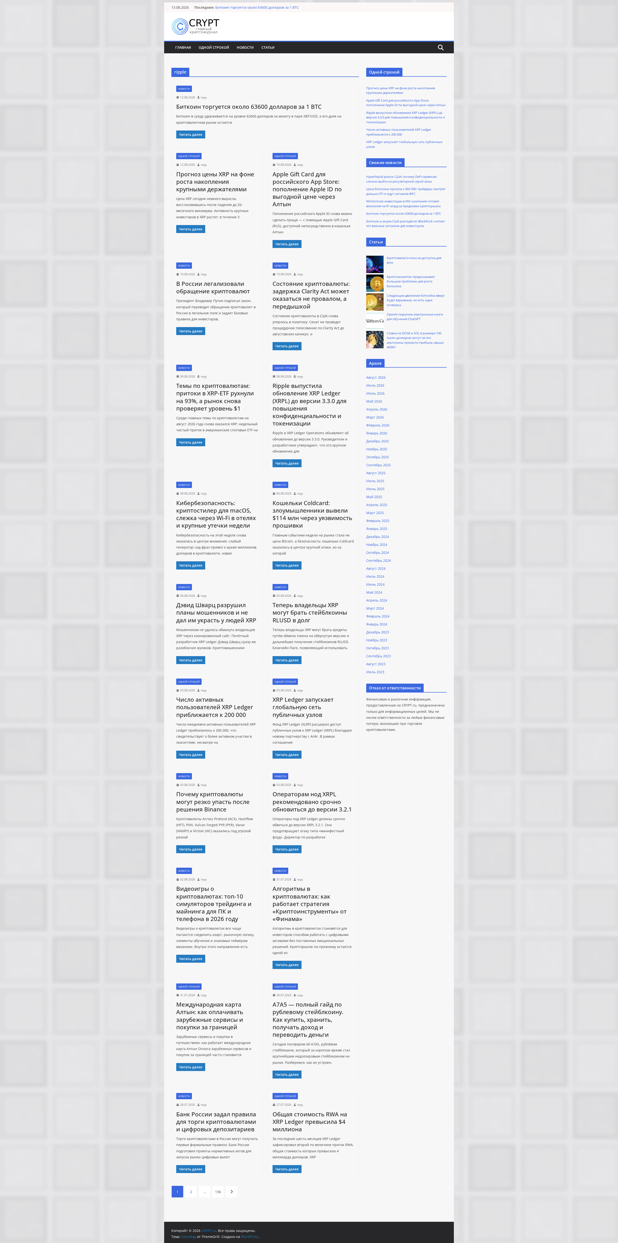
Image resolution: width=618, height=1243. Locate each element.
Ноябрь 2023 (376, 640)
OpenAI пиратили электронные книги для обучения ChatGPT (415, 316)
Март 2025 (375, 512)
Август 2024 (376, 568)
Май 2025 (374, 496)
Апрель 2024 (376, 600)
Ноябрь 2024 (376, 544)
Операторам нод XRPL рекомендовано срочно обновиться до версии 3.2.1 (312, 801)
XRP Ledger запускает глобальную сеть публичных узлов (303, 706)
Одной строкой (214, 47)
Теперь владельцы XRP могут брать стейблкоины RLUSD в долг (310, 612)
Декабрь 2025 (377, 441)
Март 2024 (375, 608)
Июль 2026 (375, 385)
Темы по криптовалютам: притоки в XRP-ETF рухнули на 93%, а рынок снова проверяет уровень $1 (215, 397)
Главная (183, 47)
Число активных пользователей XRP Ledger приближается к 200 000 (214, 706)
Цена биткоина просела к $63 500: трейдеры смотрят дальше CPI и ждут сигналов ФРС (405, 191)
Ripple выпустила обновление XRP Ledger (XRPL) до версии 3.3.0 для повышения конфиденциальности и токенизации (310, 404)
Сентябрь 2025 (378, 465)
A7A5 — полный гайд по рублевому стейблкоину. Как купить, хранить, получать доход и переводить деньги (308, 1019)
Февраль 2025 (377, 520)
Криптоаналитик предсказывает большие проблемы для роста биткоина (411, 281)
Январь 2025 (376, 528)
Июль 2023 (375, 672)
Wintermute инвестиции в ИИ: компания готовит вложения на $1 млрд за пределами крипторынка (298, 7)
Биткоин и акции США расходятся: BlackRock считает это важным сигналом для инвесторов (405, 223)
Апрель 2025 (376, 504)
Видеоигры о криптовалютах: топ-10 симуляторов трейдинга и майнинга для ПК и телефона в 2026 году (214, 904)
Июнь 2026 (375, 393)
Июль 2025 (375, 481)
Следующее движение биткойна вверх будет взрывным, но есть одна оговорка (416, 300)
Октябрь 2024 (377, 552)
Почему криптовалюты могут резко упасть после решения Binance (213, 801)
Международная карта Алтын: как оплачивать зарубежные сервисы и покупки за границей (209, 1015)
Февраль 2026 (377, 425)
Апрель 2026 (376, 409)
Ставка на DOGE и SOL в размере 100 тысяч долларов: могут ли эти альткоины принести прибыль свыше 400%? (415, 340)
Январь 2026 (376, 433)
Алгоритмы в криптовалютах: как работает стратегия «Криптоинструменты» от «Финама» (310, 904)
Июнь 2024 (375, 584)
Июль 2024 (375, 576)
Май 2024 (374, 592)
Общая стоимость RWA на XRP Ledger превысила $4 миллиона (310, 1121)
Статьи (267, 47)
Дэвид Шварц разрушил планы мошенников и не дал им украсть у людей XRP (216, 612)
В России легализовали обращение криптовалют (213, 287)
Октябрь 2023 (377, 648)
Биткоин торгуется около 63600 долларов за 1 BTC (249, 106)
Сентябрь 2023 (378, 656)
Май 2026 (374, 401)
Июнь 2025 (375, 489)
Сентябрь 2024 (378, 560)
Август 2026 (376, 377)
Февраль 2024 (377, 616)
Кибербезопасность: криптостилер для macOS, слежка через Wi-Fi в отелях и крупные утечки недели (216, 514)
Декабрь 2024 (377, 536)
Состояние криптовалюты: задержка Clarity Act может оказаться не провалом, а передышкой (311, 295)
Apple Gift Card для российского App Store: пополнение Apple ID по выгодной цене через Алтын (307, 189)
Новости (245, 47)
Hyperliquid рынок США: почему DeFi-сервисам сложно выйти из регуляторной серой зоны (401, 179)
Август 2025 (376, 473)
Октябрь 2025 (377, 457)
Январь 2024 (376, 624)
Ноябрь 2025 (376, 449)
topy (204, 97)
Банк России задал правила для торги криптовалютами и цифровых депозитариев (216, 1121)
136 (218, 1191)
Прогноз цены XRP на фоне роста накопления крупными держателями (215, 181)
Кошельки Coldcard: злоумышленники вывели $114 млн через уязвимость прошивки (312, 514)
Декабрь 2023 (377, 632)
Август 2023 (376, 664)
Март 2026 (375, 417)
